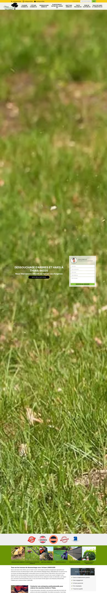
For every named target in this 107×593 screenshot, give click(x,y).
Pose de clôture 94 (86, 6)
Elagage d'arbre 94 (24, 6)
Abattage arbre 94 (69, 6)
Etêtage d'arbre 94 (33, 6)
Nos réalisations (39, 277)
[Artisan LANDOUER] (11, 6)
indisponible (16, 1)
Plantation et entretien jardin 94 (57, 6)
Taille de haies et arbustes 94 (97, 6)
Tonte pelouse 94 (78, 6)
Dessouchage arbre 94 (44, 6)
